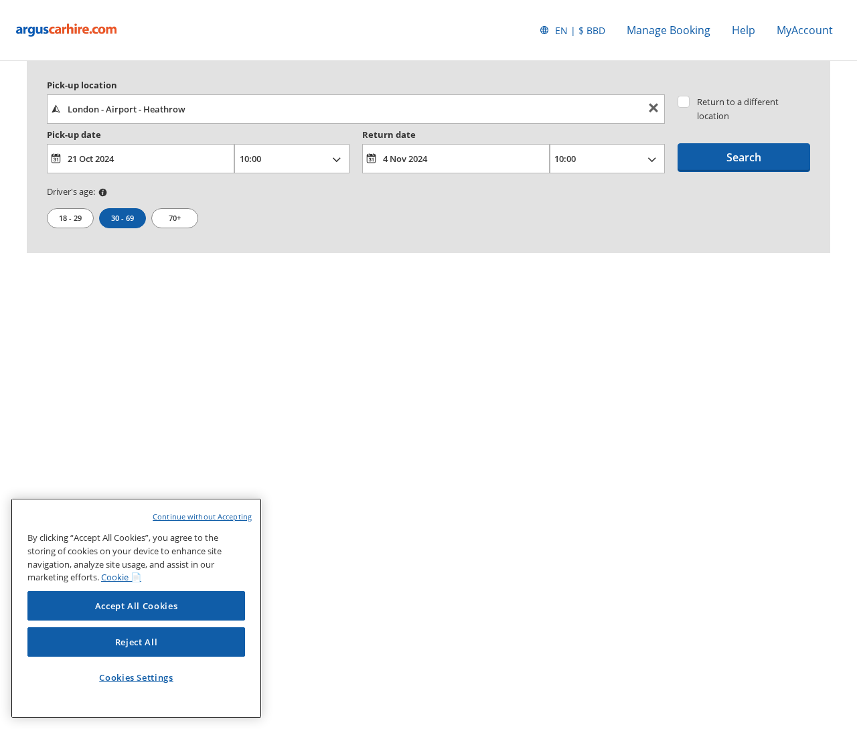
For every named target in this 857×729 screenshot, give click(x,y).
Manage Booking (668, 30)
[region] (136, 608)
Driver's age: (71, 191)
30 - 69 (122, 218)
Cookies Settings (136, 677)
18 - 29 (70, 218)
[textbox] (356, 109)
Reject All (136, 642)
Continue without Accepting (202, 516)
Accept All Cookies (136, 606)
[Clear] (653, 109)
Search (743, 157)
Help (743, 30)
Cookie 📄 (121, 577)
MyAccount (805, 30)
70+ (175, 218)
